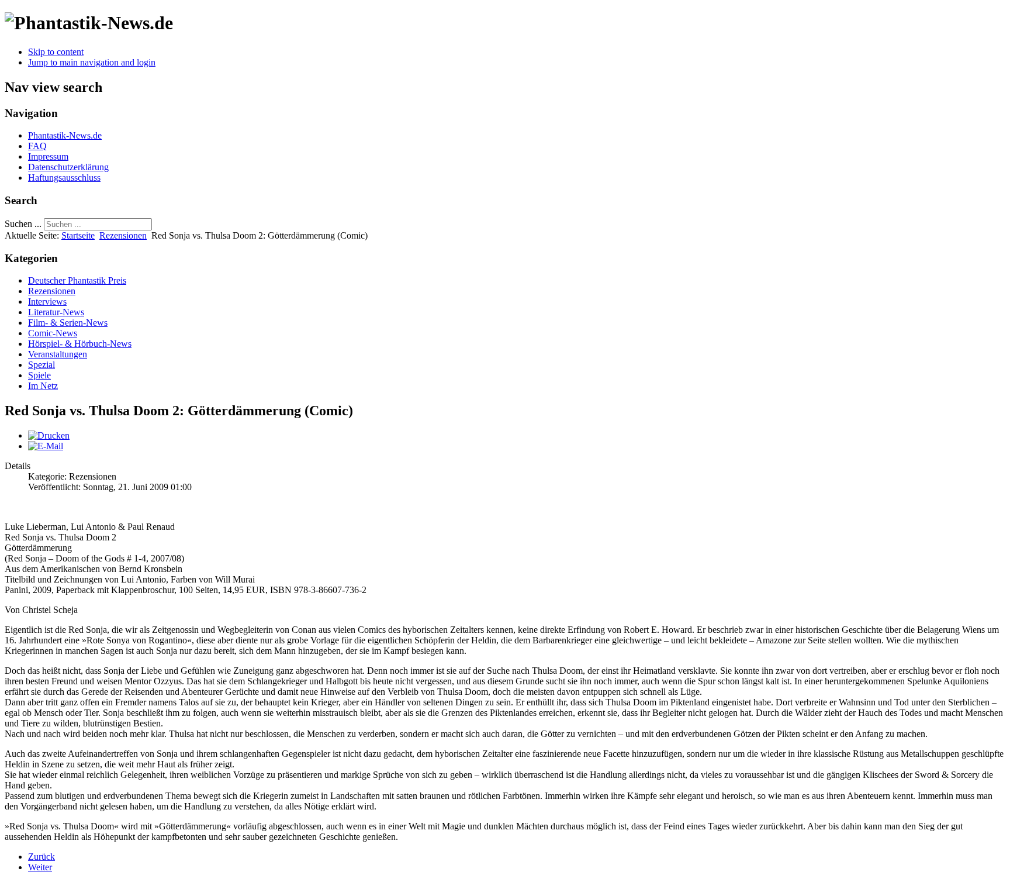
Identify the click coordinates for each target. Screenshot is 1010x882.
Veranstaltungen (57, 354)
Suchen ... (23, 224)
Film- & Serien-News (68, 323)
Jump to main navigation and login (91, 62)
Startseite (78, 235)
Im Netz (43, 386)
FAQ (37, 146)
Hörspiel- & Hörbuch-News (80, 344)
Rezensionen (123, 235)
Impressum (48, 156)
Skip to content (56, 52)
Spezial (41, 365)
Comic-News (52, 333)
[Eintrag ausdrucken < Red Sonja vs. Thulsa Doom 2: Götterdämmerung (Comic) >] (49, 435)
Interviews (47, 301)
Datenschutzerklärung (68, 167)
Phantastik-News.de (65, 135)
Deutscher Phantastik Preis (77, 280)
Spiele (39, 375)
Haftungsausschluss (64, 177)
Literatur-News (56, 312)
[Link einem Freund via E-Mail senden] (45, 446)
